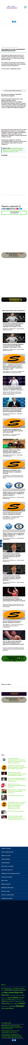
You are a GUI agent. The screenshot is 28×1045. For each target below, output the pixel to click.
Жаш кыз (5, 997)
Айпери (6, 988)
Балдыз (3, 990)
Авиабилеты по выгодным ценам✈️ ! (10, 873)
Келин (6, 999)
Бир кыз (19, 992)
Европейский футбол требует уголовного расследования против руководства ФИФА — (13, 410)
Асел (13, 988)
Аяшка (23, 988)
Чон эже (12, 1006)
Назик (20, 1001)
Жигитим (21, 998)
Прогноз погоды (5, 891)
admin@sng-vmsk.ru (16, 1035)
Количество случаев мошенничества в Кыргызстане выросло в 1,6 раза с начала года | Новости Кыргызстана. (17, 760)
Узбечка (16, 1003)
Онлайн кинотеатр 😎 (6, 898)
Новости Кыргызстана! (7, 852)
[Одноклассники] (12, 209)
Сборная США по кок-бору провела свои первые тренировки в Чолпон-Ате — (12, 451)
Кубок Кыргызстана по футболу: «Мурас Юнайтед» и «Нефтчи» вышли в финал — (14, 493)
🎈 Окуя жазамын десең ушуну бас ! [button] (13, 90)
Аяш (19, 988)
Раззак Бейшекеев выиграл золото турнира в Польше (12, 513)
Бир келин (9, 992)
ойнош (11, 1008)
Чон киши (7, 1006)
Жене (15, 997)
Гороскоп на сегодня (6, 877)
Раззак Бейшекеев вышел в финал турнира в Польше (12, 621)
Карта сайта (4, 880)
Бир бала (16, 990)
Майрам (8, 1001)
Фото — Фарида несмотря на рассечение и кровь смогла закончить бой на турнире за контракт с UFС (13, 367)
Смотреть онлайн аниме (7, 894)
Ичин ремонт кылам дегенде (16, 811)
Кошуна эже (20, 999)
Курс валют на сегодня (7, 866)
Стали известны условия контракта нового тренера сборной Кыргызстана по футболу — (12, 556)
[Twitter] (13, 209)
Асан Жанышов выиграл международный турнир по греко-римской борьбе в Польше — (14, 600)
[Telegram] (2, 209)
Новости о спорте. (14, 47)
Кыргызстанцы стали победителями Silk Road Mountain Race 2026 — (17, 785)
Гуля (17, 995)
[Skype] (19, 209)
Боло (10, 995)
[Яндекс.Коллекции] (15, 209)
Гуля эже (20, 995)
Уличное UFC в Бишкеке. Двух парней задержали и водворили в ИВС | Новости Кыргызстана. (17, 767)
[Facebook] (8, 209)
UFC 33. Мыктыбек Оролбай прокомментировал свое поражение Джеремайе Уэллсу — (13, 643)
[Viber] (4, 209)
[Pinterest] (17, 209)
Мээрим (17, 1001)
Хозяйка (3, 1006)
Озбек (23, 1001)
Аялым (16, 988)
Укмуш (22, 1003)
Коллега (15, 999)
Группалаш (13, 995)
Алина (10, 988)
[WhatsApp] (6, 209)
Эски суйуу (4, 1008)
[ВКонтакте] (10, 209)
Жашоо (10, 998)
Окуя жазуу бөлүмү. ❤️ (7, 869)
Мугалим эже (12, 1001)
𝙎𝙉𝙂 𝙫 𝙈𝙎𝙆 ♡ (12, 6)
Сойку (3, 1003)
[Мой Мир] (21, 209)
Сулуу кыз (12, 1003)
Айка (2, 988)
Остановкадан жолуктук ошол (16, 795)
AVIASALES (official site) (7, 887)
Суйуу (7, 1003)
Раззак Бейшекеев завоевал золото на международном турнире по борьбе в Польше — (13, 388)
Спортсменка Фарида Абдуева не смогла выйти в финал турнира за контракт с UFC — (13, 150)
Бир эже (5, 995)
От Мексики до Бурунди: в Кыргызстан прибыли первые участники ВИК (13, 430)
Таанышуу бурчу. (5, 862)
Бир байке (9, 990)
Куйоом (3, 1001)
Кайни (2, 999)
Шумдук (20, 1005)
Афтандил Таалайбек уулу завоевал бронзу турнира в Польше (12, 472)
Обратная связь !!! (6, 884)
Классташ (11, 999)
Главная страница (5, 47)
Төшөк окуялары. (5, 859)
